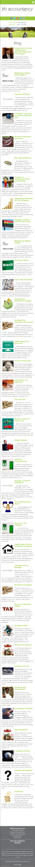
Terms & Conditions (17, 841)
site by (17, 865)
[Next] (31, 32)
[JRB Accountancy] (17, 9)
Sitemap (17, 843)
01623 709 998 (22, 24)
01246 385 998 (21, 22)
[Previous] (3, 32)
